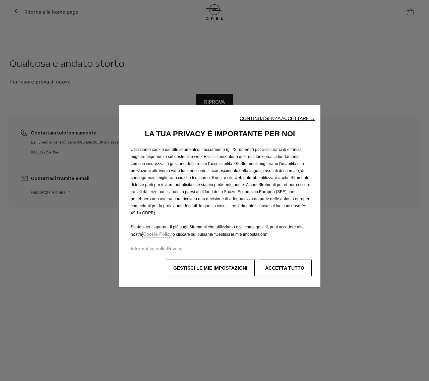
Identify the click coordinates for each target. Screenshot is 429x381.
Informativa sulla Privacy (156, 248)
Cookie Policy (157, 234)
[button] (277, 118)
